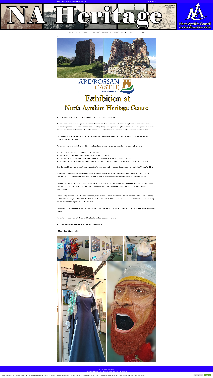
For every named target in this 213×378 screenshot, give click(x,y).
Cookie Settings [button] (198, 375)
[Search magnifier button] (143, 32)
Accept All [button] (207, 375)
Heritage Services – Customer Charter (109, 371)
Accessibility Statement (92, 371)
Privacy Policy (123, 371)
